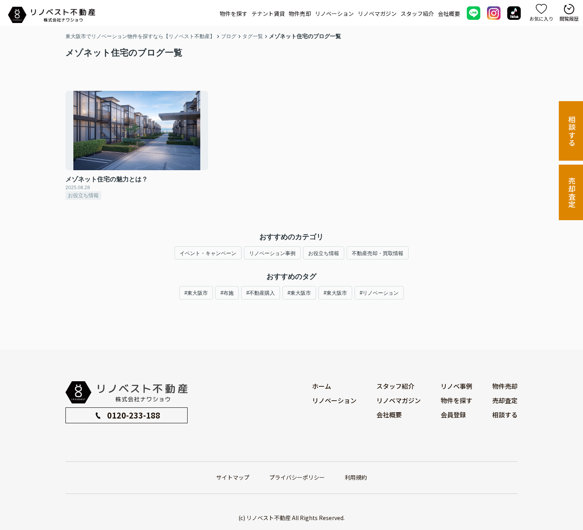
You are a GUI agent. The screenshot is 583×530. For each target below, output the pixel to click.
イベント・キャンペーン (208, 253)
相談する (572, 131)
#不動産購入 (260, 293)
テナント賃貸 (268, 13)
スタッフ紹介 (417, 13)
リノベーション (334, 13)
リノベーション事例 (272, 253)
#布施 (227, 293)
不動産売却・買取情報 (377, 253)
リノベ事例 (456, 386)
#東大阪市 (196, 293)
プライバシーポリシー (297, 477)
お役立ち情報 (323, 253)
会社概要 (449, 13)
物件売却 (300, 13)
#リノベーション (379, 293)
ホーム (321, 386)
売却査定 (572, 192)
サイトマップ (232, 477)
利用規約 (356, 477)
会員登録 (453, 414)
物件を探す (233, 13)
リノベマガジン (377, 13)
